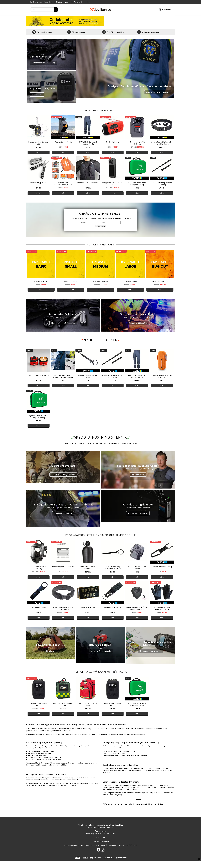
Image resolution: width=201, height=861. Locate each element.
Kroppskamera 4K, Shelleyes (137, 143)
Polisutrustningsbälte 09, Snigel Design (63, 608)
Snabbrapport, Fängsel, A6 (63, 567)
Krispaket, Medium (100, 281)
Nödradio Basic (112, 142)
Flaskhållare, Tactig (38, 607)
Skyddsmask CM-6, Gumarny (38, 568)
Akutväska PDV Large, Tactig (88, 704)
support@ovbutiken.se (73, 845)
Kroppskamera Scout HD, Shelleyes (112, 184)
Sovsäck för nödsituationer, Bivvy (63, 184)
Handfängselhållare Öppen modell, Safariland (137, 608)
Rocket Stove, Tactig (63, 142)
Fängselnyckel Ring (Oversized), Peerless (112, 568)
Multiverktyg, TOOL (38, 183)
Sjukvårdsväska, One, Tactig (112, 704)
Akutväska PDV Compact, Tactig (63, 704)
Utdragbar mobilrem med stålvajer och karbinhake (63, 376)
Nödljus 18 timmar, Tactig (38, 375)
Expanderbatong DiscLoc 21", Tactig (162, 184)
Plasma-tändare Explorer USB (38, 143)
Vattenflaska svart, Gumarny (88, 568)
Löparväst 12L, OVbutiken (88, 183)
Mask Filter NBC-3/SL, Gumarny (137, 568)
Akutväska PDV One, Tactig (38, 704)
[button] (164, 9)
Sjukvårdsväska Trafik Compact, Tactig (137, 184)
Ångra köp (100, 837)
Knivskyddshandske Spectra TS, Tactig (162, 608)
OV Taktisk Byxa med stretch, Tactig (88, 143)
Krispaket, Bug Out (160, 281)
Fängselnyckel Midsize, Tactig (87, 376)
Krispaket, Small (70, 281)
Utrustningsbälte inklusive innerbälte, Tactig (162, 143)
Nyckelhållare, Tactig (112, 607)
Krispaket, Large (130, 281)
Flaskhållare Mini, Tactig (162, 567)
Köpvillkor (112, 845)
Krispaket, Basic (41, 281)
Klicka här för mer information (100, 827)
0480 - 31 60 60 (98, 845)
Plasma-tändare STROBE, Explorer (161, 376)
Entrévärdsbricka (88, 607)
